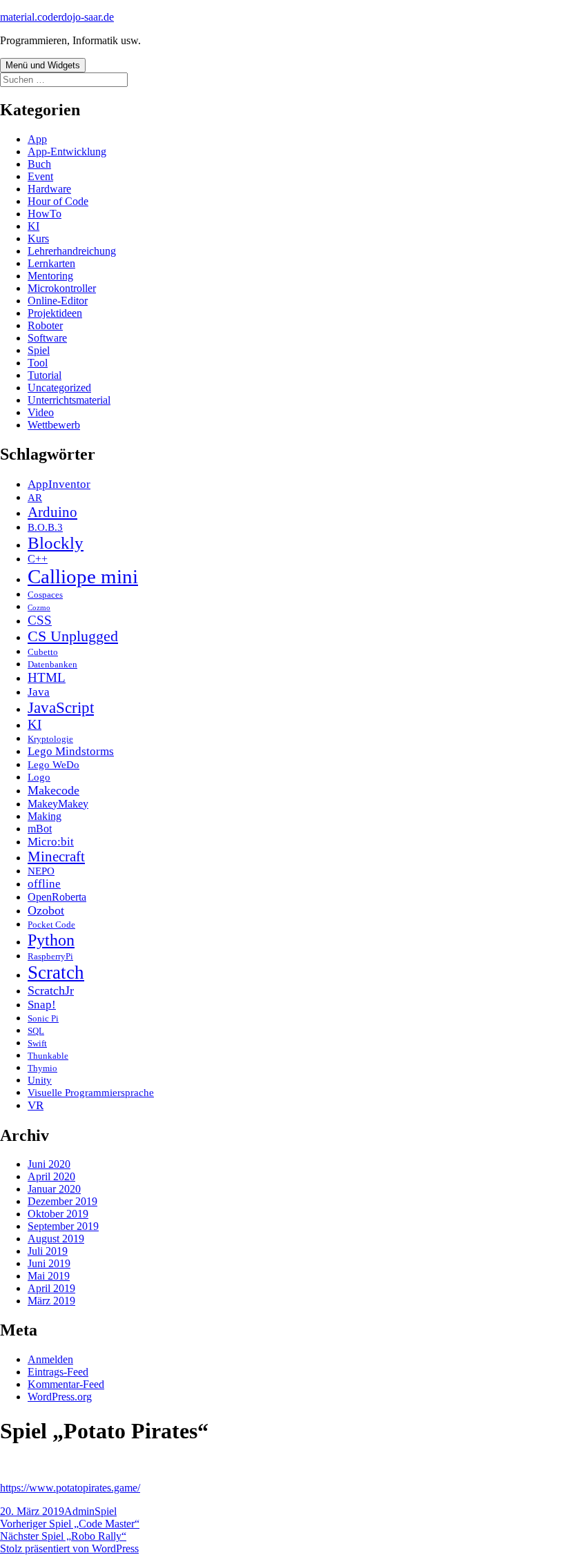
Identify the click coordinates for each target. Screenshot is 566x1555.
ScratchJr (51, 990)
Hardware (49, 189)
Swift (37, 1043)
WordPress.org (60, 1396)
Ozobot (46, 910)
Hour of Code (58, 201)
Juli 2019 (48, 1251)
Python (51, 939)
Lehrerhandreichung (72, 251)
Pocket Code (51, 924)
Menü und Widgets (43, 65)
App (37, 139)
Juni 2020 (49, 1164)
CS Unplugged (73, 636)
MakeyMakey (58, 804)
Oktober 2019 (58, 1214)
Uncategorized (59, 387)
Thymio (42, 1068)
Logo (39, 777)
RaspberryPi (50, 956)
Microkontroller (62, 288)
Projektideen (55, 313)
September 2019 (63, 1226)
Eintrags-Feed (58, 1372)
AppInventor (59, 484)
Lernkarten (51, 263)
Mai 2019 (49, 1276)
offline (44, 883)
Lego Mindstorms (71, 751)
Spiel (39, 350)
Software (47, 338)
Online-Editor (58, 300)
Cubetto (43, 652)
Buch (39, 164)
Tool (38, 363)
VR (35, 1105)
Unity (40, 1080)
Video (41, 412)
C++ (38, 559)
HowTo (44, 213)
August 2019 (56, 1238)
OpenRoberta (57, 897)
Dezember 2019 (62, 1201)
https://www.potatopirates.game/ (70, 1488)
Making (44, 816)
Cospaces (45, 594)
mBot (40, 828)
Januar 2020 (54, 1189)
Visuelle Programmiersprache (91, 1092)
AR (35, 497)
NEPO (41, 871)
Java (39, 691)
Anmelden (50, 1359)
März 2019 (51, 1301)
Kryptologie (50, 739)
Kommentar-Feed (66, 1384)
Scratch (56, 972)
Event (40, 176)
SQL (36, 1031)
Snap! (42, 1004)
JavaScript (61, 707)
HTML (47, 677)
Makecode (53, 790)
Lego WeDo (53, 764)
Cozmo (39, 608)
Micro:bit (51, 841)
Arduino (52, 512)
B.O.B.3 (45, 527)
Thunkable (48, 1055)
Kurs (38, 238)
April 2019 (51, 1288)
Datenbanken (52, 664)
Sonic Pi (43, 1018)
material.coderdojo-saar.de (57, 17)
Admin (79, 1511)
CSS (40, 620)
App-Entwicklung (67, 151)
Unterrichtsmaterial (69, 400)
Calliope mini (83, 576)
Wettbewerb (54, 425)
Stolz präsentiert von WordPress (69, 1548)
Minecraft (56, 856)
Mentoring (50, 276)
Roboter (45, 325)
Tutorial (44, 375)
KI (33, 226)
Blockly (56, 543)
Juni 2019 (49, 1263)
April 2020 (51, 1176)
